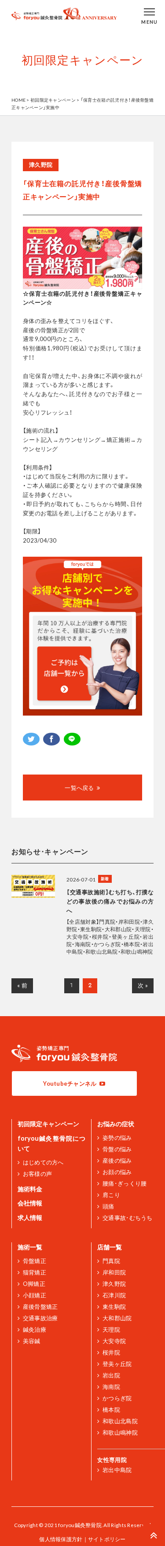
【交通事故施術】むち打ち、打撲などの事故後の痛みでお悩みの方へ (110, 901)
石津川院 (114, 1295)
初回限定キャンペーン (48, 1123)
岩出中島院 (117, 1469)
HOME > (20, 100)
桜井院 (111, 1352)
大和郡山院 (117, 1318)
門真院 (111, 1260)
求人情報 (30, 1217)
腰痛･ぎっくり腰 (125, 1183)
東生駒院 (114, 1306)
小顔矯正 (34, 1295)
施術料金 (30, 1189)
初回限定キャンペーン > (55, 100)
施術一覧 (30, 1247)
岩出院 (111, 1375)
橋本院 (111, 1409)
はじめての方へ (43, 1162)
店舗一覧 (109, 1247)
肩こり (111, 1194)
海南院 (111, 1386)
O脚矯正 (34, 1283)
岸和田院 (114, 1272)
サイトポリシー (107, 1539)
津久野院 (114, 1283)
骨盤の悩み (117, 1149)
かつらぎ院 (117, 1398)
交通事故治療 (40, 1318)
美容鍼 (31, 1340)
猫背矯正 (34, 1272)
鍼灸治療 (34, 1329)
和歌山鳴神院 (120, 1432)
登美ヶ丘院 (117, 1363)
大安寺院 (114, 1340)
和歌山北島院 (120, 1421)
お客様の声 (37, 1173)
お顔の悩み (117, 1171)
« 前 (22, 985)
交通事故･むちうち (127, 1217)
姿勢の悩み (117, 1137)
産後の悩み (117, 1160)
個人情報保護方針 (60, 1539)
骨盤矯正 (34, 1260)
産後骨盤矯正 (40, 1306)
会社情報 (30, 1203)
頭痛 (108, 1206)
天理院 (111, 1329)
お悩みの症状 (115, 1123)
